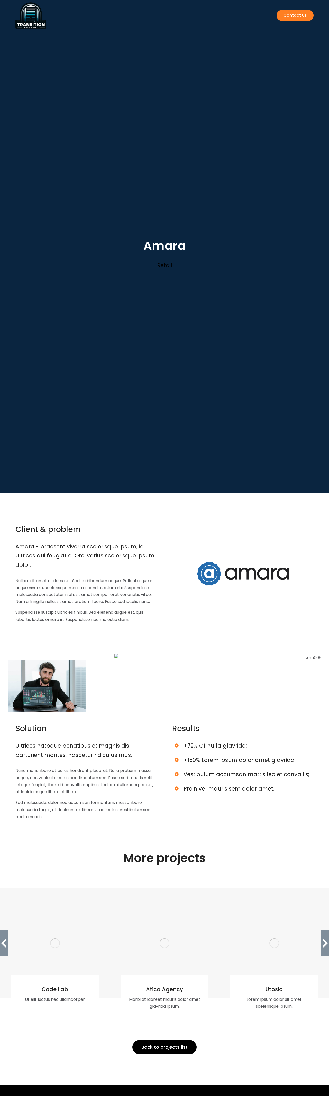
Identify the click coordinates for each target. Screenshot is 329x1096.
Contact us (295, 15)
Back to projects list (164, 1047)
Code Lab (55, 989)
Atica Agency (164, 989)
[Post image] (55, 943)
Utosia (274, 989)
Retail (164, 265)
